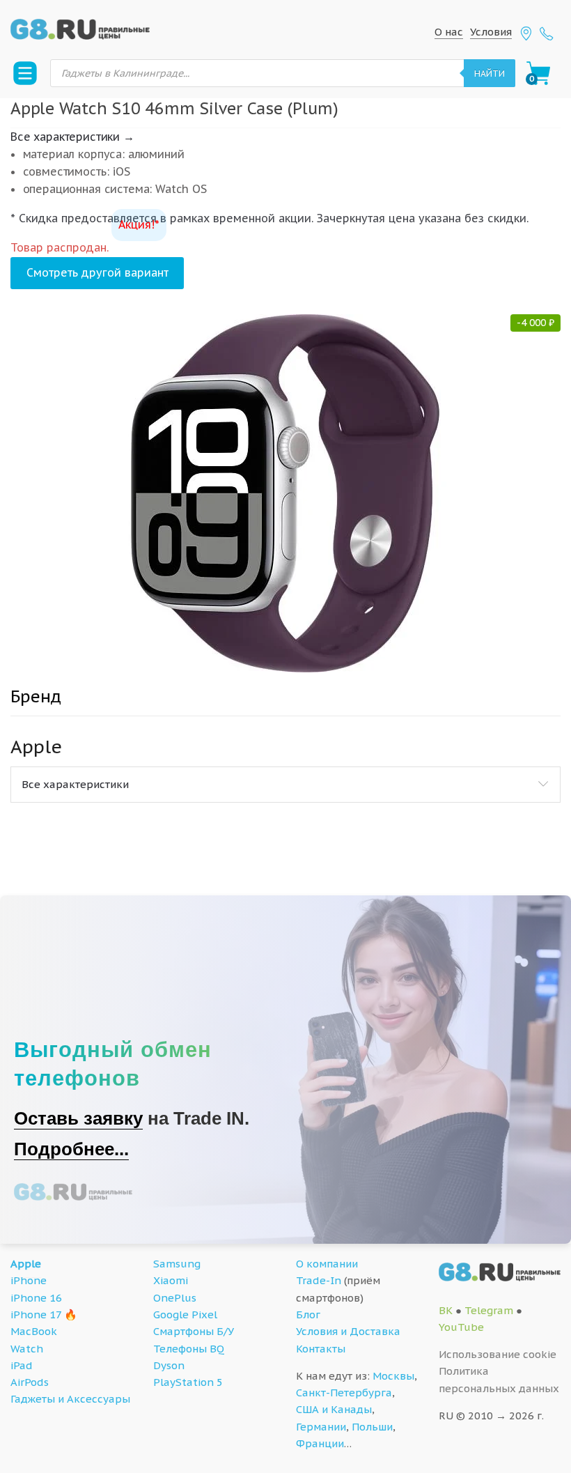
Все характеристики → (72, 137)
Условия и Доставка (348, 1331)
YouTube (461, 1327)
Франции (320, 1443)
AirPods (29, 1382)
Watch (26, 1348)
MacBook (33, 1331)
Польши (372, 1426)
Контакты (320, 1348)
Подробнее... (71, 1149)
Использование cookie (497, 1354)
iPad (21, 1365)
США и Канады (334, 1409)
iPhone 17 (35, 1314)
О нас (449, 31)
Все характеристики (75, 784)
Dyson (169, 1365)
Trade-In (318, 1280)
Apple (25, 1263)
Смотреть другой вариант (97, 272)
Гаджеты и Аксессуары (70, 1398)
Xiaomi (170, 1280)
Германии (321, 1426)
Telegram (488, 1310)
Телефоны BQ (188, 1348)
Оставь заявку (78, 1118)
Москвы (393, 1375)
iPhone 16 (36, 1297)
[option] (285, 493)
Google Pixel (185, 1314)
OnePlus (174, 1297)
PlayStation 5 (188, 1382)
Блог (308, 1314)
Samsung (177, 1263)
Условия (491, 31)
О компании (327, 1263)
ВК (446, 1310)
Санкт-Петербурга (344, 1392)
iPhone (28, 1280)
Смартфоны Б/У (193, 1331)
